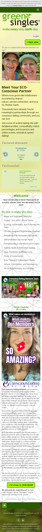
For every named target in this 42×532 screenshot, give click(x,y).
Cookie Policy (17, 5)
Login (35, 35)
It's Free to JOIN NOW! (21, 485)
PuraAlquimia (21, 148)
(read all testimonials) (32, 190)
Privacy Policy (22, 499)
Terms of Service (12, 499)
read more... (34, 186)
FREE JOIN (33, 42)
